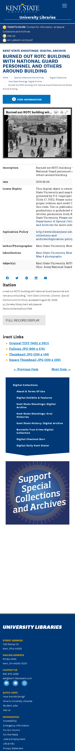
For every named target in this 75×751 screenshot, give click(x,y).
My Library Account (19, 40)
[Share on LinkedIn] (36, 278)
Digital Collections (58, 77)
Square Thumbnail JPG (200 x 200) (35, 360)
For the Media (10, 734)
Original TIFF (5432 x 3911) (29, 343)
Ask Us (10, 36)
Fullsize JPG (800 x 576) (27, 349)
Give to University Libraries (17, 701)
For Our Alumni (11, 730)
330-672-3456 (11, 674)
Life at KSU (9, 743)
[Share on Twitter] (16, 278)
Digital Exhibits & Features (34, 397)
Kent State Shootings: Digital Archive (25, 81)
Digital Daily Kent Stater (33, 445)
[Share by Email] (45, 278)
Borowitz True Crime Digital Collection (35, 431)
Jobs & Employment (14, 739)
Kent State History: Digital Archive (40, 423)
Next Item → (61, 369)
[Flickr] (15, 683)
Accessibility (10, 721)
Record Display (23, 320)
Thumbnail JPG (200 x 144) (29, 354)
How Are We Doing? (14, 696)
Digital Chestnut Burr (31, 439)
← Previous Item (26, 369)
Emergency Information (16, 725)
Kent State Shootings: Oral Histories (34, 415)
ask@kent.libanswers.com (17, 678)
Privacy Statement (13, 748)
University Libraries (37, 17)
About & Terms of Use (31, 391)
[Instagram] (24, 683)
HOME (5, 77)
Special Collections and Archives (29, 77)
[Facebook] (6, 683)
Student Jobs (10, 705)
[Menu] (64, 6)
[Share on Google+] (26, 278)
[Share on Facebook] (7, 278)
